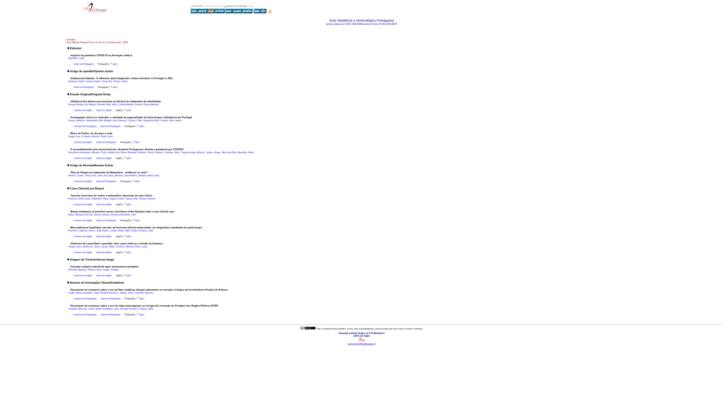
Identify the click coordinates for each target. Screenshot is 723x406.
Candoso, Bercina (144, 293)
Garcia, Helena (101, 214)
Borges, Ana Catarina (115, 120)
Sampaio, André (76, 81)
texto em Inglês (104, 110)
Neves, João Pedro (98, 230)
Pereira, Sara (94, 269)
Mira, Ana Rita (229, 152)
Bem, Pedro (132, 230)
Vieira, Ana (90, 175)
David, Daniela (155, 152)
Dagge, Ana (74, 136)
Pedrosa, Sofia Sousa (79, 198)
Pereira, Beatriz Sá (77, 104)
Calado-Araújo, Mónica (192, 152)
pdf (115, 64)
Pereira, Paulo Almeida (147, 104)
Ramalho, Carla (76, 58)
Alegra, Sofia (126, 293)
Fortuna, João (146, 230)
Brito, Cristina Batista (122, 104)
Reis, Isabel (175, 120)
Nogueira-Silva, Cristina (155, 120)
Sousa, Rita (131, 198)
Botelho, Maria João (149, 175)
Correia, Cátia (135, 120)
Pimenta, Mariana (77, 269)
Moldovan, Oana (91, 246)
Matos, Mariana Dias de (80, 214)
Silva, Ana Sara (105, 175)
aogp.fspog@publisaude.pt (361, 344)
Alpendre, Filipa (100, 198)
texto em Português (84, 64)
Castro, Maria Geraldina (80, 293)
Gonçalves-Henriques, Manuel (83, 152)
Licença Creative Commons (410, 329)
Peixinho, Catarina (77, 230)
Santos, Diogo (213, 152)
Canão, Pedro (117, 230)
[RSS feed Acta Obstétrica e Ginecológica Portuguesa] (269, 11)
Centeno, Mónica (90, 136)
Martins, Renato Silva (100, 104)
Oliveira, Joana (76, 175)
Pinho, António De (110, 152)
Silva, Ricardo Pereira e (106, 293)
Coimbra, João (171, 152)
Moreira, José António (126, 175)
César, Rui (106, 81)
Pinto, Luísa (107, 136)
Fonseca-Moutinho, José (123, 214)
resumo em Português (85, 126)
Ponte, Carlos (121, 81)
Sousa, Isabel (93, 81)
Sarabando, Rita (94, 120)
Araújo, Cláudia (111, 269)
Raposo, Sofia (117, 198)
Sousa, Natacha (76, 120)
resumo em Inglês (83, 110)
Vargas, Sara (74, 246)
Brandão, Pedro (246, 152)
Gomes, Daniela (147, 198)
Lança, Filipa (107, 246)
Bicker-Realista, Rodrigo (133, 152)
